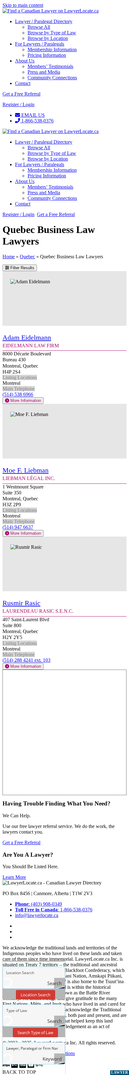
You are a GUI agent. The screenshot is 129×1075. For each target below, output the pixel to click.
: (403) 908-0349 (38, 904)
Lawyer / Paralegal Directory (43, 21)
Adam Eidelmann (27, 337)
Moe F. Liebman (26, 470)
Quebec (27, 256)
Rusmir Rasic (21, 603)
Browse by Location (48, 38)
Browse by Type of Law (52, 32)
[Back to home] (51, 10)
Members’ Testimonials (50, 66)
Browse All (39, 27)
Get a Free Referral (21, 94)
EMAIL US (32, 115)
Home (9, 256)
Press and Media (44, 72)
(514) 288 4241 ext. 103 (26, 660)
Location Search (35, 995)
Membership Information (52, 49)
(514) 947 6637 (18, 527)
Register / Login (18, 104)
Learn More (14, 877)
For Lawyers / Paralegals (39, 44)
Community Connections (52, 77)
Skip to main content (23, 5)
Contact (22, 83)
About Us (24, 60)
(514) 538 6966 (18, 394)
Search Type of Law (35, 1032)
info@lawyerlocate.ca (36, 915)
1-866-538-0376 (37, 120)
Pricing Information (47, 55)
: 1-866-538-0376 (53, 909)
